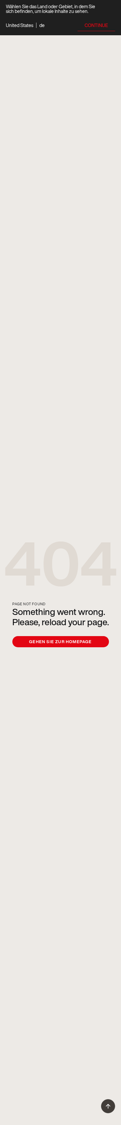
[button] (25, 25)
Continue (96, 25)
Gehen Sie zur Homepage (60, 641)
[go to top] (108, 1106)
